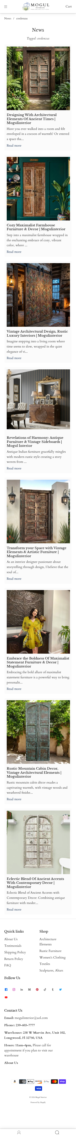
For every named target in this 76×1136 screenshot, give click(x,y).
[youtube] (6, 997)
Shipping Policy (15, 952)
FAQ (7, 965)
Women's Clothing (52, 957)
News (7, 18)
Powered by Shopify (38, 1102)
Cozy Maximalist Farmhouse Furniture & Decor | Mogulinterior (36, 227)
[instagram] (14, 989)
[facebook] (6, 989)
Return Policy (13, 959)
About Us (10, 939)
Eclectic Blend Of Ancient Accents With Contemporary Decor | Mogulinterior (35, 883)
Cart (69, 6)
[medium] (29, 989)
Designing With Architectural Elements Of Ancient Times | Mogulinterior (32, 119)
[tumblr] (53, 989)
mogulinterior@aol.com (31, 1018)
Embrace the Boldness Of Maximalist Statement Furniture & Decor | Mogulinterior (38, 662)
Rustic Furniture (50, 951)
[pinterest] (37, 989)
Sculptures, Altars (51, 970)
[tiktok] (45, 989)
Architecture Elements (47, 942)
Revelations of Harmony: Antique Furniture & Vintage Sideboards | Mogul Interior (35, 442)
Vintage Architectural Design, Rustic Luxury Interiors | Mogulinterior (37, 334)
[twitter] (60, 989)
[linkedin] (21, 989)
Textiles (44, 964)
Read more (14, 145)
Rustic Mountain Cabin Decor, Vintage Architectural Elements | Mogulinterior (34, 773)
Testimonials (12, 946)
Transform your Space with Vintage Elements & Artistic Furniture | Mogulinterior (36, 552)
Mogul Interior (41, 1097)
